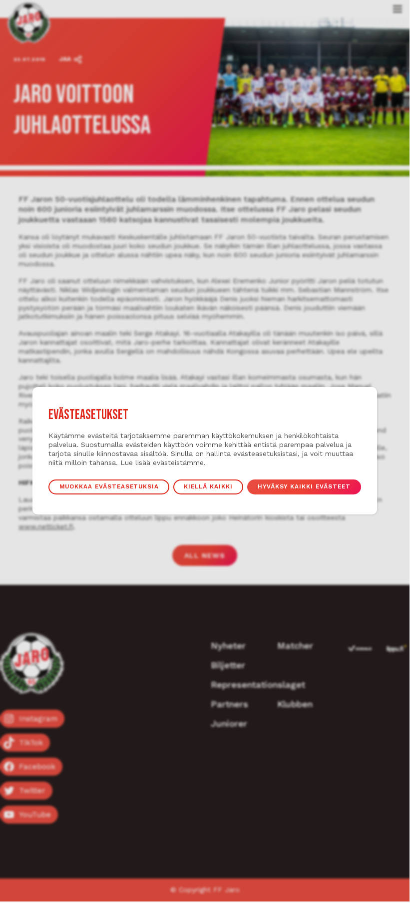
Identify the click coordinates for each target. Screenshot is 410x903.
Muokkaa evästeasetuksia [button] (109, 486)
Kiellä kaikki (208, 486)
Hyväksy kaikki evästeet (304, 486)
